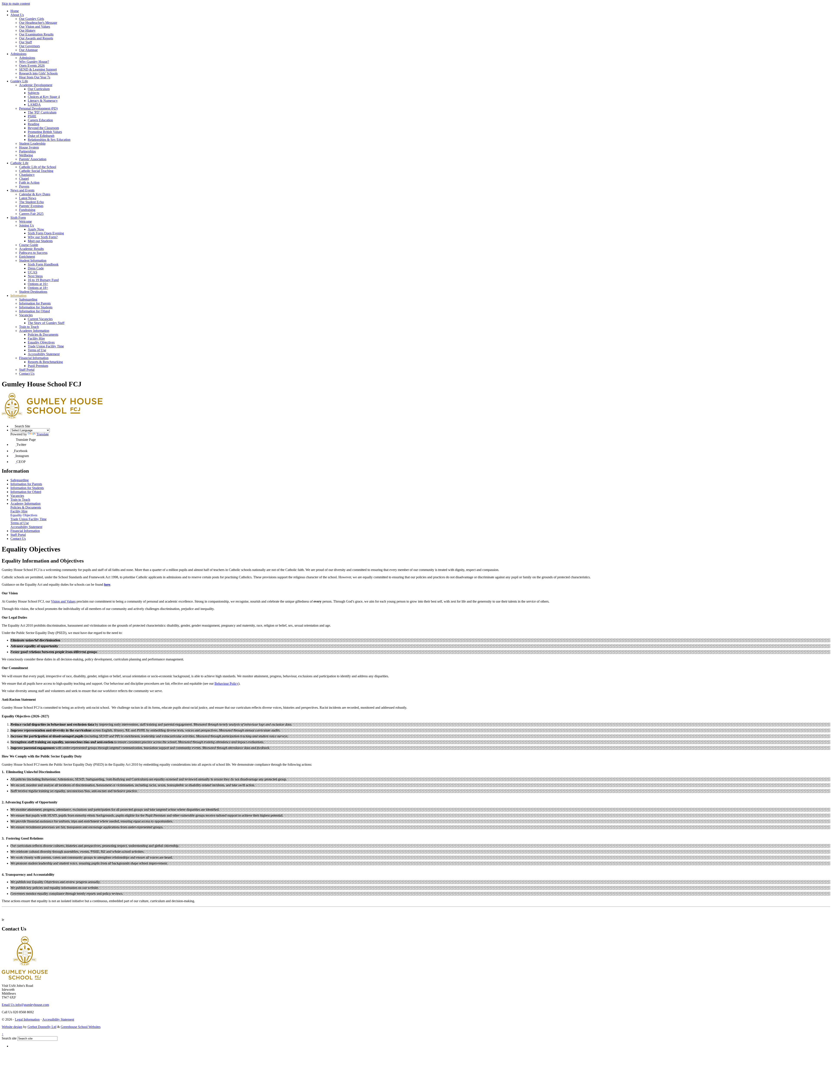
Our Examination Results (36, 34)
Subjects (33, 93)
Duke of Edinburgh (41, 136)
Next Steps (35, 276)
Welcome (25, 221)
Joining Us (26, 225)
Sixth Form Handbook (43, 264)
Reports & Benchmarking (45, 362)
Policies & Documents (43, 334)
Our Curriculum (39, 89)
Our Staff (25, 42)
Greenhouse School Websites (81, 1027)
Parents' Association (32, 159)
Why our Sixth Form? (43, 237)
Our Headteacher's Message (38, 22)
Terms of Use (37, 350)
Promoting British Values (45, 132)
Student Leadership (32, 143)
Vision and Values (63, 601)
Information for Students (35, 307)
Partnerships (27, 151)
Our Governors (29, 46)
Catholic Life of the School (37, 167)
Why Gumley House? (34, 61)
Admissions (18, 54)
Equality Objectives (41, 342)
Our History (27, 30)
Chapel (24, 178)
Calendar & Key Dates (34, 194)
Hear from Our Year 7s (34, 77)
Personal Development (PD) (38, 108)
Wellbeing (26, 155)
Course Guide (28, 245)
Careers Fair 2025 (31, 214)
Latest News (27, 198)
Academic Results (31, 249)
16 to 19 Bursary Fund (43, 280)
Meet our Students (40, 241)
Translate (42, 434)
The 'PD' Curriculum (42, 112)
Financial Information (34, 358)
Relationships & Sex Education (49, 139)
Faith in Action (29, 182)
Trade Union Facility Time (46, 346)
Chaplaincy (27, 175)
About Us (17, 15)
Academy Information (34, 330)
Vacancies (26, 315)
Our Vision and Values (34, 26)
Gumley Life (19, 81)
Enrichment (27, 256)
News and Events (22, 190)
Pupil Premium (38, 366)
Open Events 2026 (32, 65)
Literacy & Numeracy (43, 100)
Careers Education (40, 120)
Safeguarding (28, 299)
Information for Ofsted (34, 311)
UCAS (32, 272)
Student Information (32, 260)
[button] (12, 425)
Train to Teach (29, 327)
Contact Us (26, 373)
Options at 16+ (38, 284)
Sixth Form (18, 217)
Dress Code (36, 268)
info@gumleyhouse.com (25, 1005)
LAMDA (34, 104)
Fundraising (27, 210)
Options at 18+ (38, 288)
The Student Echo (31, 202)
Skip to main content (16, 3)
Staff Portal (26, 369)
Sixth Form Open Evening (46, 233)
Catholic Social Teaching (36, 171)
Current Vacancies (40, 319)
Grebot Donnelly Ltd (42, 1027)
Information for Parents (35, 303)
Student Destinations (33, 291)
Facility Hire (36, 338)
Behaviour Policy (226, 683)
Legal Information (27, 1019)
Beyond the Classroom (43, 128)
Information (18, 295)
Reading (33, 124)
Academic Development (35, 85)
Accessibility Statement (44, 354)
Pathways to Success (33, 253)
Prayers (24, 186)
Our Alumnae (28, 50)
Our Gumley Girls (31, 19)
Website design (12, 1027)
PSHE (32, 116)
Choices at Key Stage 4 (44, 97)
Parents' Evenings (31, 206)
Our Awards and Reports (36, 38)
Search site (9, 1038)
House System (29, 147)
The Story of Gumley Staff (46, 323)
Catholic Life (19, 163)
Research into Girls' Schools (38, 73)
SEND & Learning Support (38, 69)
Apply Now (36, 229)
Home (14, 11)
